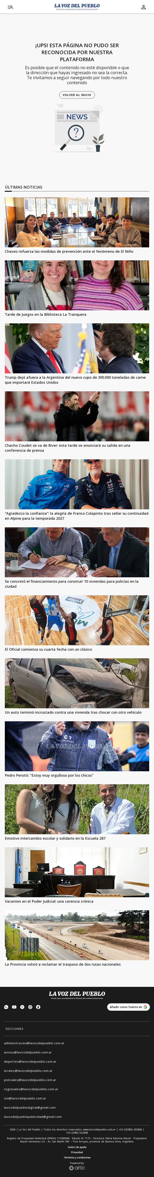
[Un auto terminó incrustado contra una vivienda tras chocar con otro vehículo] (77, 683)
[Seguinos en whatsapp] (6, 1007)
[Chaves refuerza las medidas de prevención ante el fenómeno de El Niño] (77, 222)
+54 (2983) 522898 (77, 1132)
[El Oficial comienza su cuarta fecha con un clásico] (77, 620)
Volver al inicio (77, 95)
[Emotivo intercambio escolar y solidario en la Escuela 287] (77, 809)
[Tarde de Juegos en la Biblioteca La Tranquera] (77, 285)
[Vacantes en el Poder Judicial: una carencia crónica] (77, 872)
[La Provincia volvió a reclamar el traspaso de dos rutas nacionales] (77, 935)
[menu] (29, 7)
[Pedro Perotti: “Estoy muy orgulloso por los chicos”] (77, 746)
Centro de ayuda (77, 1147)
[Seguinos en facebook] (38, 1007)
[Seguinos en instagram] (30, 1007)
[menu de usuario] (143, 7)
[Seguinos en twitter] (22, 1007)
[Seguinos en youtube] (14, 1007)
